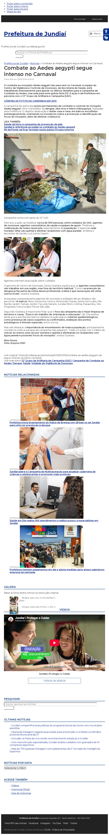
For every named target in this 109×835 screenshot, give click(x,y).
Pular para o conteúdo (20, 3)
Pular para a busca (17, 9)
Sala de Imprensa (21, 793)
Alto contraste (79, 19)
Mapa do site (14, 11)
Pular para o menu (17, 6)
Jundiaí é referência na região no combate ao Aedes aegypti (39, 127)
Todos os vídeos (54, 680)
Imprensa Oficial (20, 789)
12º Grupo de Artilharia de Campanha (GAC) (46, 360)
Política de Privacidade (63, 829)
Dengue (17, 363)
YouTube (57, 823)
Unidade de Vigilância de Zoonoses (52, 363)
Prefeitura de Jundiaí (35, 33)
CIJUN (47, 829)
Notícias (34, 63)
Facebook (33, 823)
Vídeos (15, 785)
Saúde (27, 363)
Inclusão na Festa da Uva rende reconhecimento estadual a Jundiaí (49, 738)
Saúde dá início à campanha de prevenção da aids (33, 124)
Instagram (45, 823)
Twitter (73, 823)
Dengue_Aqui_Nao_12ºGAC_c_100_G (37, 607)
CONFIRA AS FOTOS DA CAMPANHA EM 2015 (30, 101)
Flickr (65, 823)
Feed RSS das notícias (16, 823)
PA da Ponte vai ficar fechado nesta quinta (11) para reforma (39, 129)
